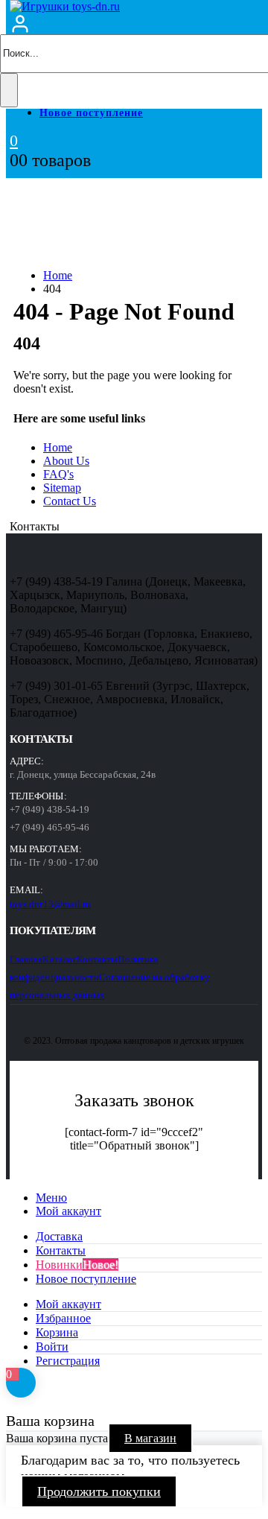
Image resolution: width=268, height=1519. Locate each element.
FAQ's (58, 474)
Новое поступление (91, 112)
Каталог (59, 959)
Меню (51, 1197)
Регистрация (68, 1360)
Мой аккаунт (68, 1211)
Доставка (59, 1236)
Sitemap (62, 487)
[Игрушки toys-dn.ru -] (65, 6)
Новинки (77, 1264)
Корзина (57, 1332)
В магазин (150, 1438)
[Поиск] (9, 90)
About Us (66, 460)
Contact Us (69, 501)
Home (57, 447)
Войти (52, 1346)
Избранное (63, 1318)
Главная (26, 959)
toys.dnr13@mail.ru (50, 904)
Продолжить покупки (99, 1491)
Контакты (97, 959)
